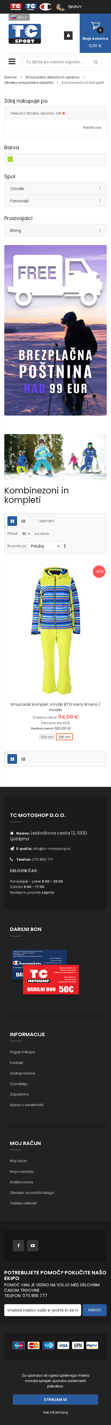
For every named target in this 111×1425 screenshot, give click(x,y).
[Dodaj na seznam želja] (55, 690)
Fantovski (58, 201)
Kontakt (16, 1062)
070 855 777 (42, 859)
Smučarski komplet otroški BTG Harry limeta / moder (55, 707)
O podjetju (19, 1083)
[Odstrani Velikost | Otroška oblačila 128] (63, 113)
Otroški (58, 189)
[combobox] (62, 62)
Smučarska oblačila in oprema (52, 77)
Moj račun (18, 1160)
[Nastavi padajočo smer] (65, 546)
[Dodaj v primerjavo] (69, 690)
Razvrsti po (16, 546)
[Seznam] (23, 521)
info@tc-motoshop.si (51, 848)
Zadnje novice (22, 1073)
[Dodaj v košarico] (41, 690)
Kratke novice (21, 1182)
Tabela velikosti (23, 1203)
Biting (58, 230)
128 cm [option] (64, 737)
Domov (11, 77)
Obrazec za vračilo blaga (32, 1192)
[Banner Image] (55, 330)
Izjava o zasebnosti (27, 1104)
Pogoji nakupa (22, 1051)
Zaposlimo (19, 1094)
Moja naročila (22, 1171)
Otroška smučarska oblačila (29, 82)
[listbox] (55, 737)
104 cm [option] (47, 737)
